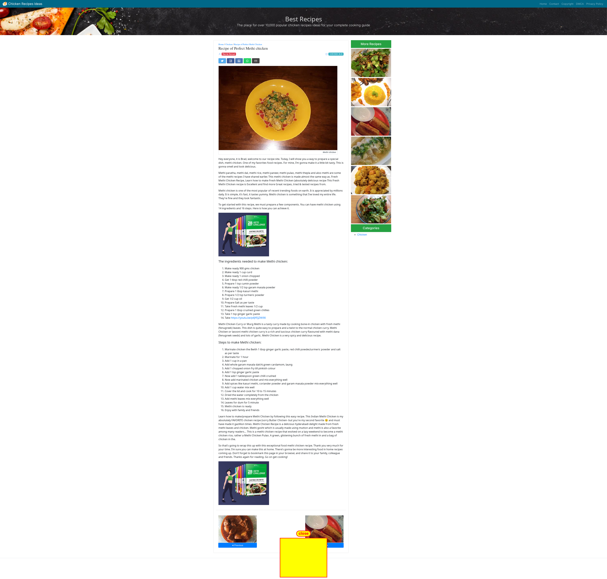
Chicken (229, 44)
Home (543, 3)
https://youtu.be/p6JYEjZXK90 (248, 317)
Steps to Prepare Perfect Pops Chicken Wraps (368, 120)
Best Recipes (303, 19)
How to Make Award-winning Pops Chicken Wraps (324, 528)
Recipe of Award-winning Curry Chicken (368, 179)
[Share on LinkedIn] (239, 60)
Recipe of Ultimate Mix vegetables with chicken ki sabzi (369, 208)
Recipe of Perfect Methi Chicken (248, 44)
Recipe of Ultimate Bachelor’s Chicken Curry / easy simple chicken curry (237, 528)
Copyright (567, 3)
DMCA (580, 3)
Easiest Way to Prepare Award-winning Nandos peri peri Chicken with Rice (370, 91)
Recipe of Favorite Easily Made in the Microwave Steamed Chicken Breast (368, 150)
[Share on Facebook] (230, 60)
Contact (554, 3)
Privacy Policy (594, 3)
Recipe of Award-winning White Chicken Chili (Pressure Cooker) (371, 62)
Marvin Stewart (228, 54)
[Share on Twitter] (222, 60)
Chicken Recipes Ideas (24, 4)
